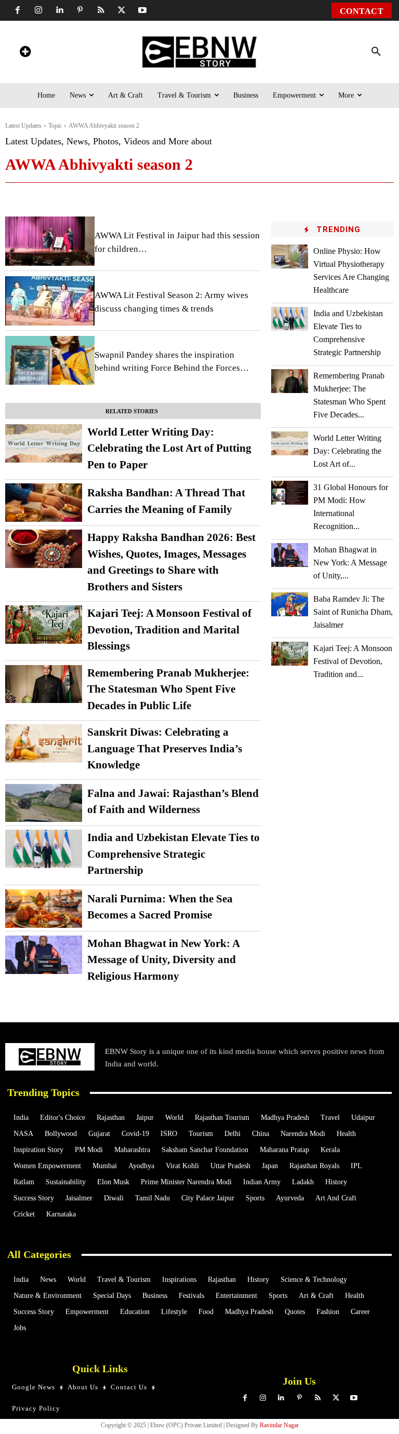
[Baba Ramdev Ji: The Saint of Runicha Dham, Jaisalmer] (289, 604)
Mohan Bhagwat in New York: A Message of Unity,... (350, 562)
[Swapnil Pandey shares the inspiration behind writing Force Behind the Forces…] (50, 360)
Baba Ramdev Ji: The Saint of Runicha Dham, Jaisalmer (353, 611)
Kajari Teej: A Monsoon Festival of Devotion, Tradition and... (352, 661)
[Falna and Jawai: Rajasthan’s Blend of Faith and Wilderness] (43, 803)
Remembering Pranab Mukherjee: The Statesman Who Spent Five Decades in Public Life (168, 689)
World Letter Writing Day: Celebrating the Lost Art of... (347, 451)
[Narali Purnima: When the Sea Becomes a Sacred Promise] (43, 908)
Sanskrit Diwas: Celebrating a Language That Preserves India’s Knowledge (164, 748)
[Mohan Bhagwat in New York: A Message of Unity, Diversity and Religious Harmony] (43, 955)
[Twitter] (121, 10)
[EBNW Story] (200, 51)
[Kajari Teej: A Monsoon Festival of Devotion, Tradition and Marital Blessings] (43, 624)
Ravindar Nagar (279, 1425)
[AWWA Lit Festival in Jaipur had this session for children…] (50, 241)
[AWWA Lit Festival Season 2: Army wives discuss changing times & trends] (50, 301)
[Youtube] (142, 10)
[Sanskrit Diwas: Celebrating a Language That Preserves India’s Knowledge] (43, 743)
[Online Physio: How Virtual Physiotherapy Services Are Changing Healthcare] (289, 256)
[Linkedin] (59, 10)
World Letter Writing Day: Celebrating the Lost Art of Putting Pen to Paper (169, 448)
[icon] (25, 53)
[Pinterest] (80, 10)
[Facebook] (17, 10)
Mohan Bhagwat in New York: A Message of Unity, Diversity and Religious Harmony (163, 959)
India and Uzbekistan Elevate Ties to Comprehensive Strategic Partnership (173, 853)
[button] (376, 52)
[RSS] (100, 10)
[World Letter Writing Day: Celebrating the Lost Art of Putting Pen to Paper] (43, 443)
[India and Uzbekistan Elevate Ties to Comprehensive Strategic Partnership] (43, 849)
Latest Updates (23, 125)
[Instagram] (38, 10)
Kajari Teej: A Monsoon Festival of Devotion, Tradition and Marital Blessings (169, 629)
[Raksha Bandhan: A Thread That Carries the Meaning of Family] (43, 502)
